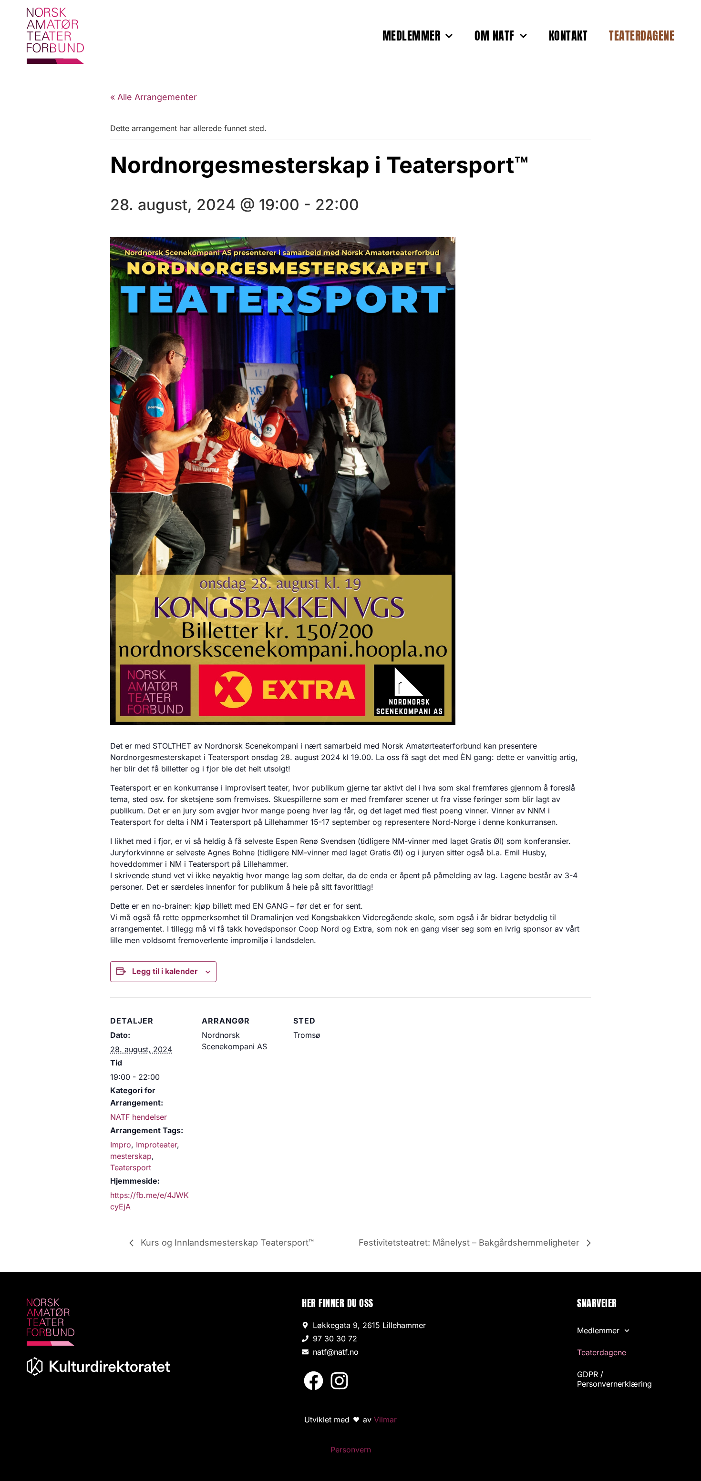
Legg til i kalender (165, 971)
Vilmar (385, 1419)
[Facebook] (313, 1380)
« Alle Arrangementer (153, 97)
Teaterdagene (641, 36)
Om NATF (494, 36)
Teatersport (130, 1167)
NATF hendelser (138, 1117)
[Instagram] (339, 1380)
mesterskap (131, 1156)
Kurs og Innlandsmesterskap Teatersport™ (226, 1243)
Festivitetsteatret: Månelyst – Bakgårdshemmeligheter (470, 1243)
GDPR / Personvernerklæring (614, 1379)
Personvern (350, 1449)
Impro (120, 1144)
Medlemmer (411, 36)
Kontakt (568, 36)
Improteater (156, 1144)
